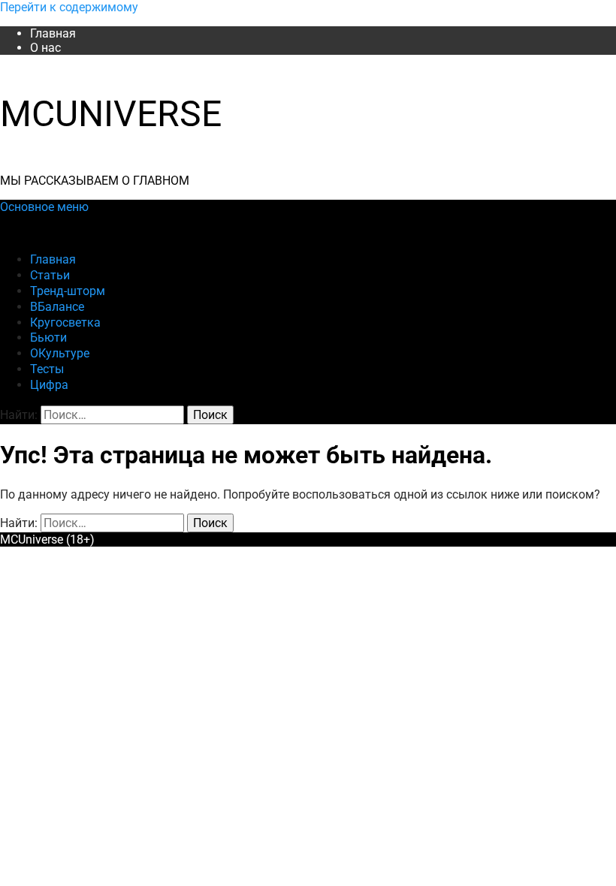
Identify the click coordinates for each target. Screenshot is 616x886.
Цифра (49, 385)
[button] (44, 207)
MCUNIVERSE (111, 113)
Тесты (47, 369)
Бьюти (48, 337)
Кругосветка (65, 322)
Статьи (50, 275)
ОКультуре (59, 353)
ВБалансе (57, 307)
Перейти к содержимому (69, 7)
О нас (45, 48)
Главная (53, 33)
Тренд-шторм (67, 291)
